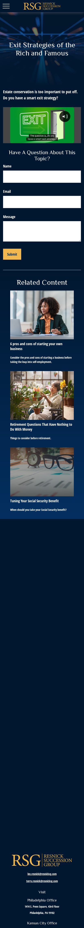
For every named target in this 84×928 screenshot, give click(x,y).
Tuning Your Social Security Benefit (34, 500)
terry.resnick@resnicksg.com (42, 881)
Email (7, 191)
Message (9, 216)
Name (7, 166)
